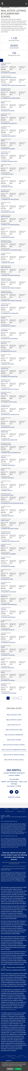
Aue (2, 482)
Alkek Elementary (5, 216)
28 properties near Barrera (8, 680)
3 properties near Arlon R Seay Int (10, 389)
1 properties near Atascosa (8, 465)
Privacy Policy (18, 1056)
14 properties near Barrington (8, 693)
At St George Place (6, 444)
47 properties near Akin (7, 174)
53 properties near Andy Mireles (9, 338)
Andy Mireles (4, 330)
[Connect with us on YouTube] (17, 792)
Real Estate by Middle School (14, 755)
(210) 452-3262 (14, 779)
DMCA (24, 809)
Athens (3, 470)
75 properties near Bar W (7, 630)
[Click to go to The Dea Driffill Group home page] (2, 3)
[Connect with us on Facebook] (11, 792)
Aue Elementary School (7, 495)
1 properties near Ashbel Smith (9, 440)
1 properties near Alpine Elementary (10, 275)
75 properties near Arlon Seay (9, 402)
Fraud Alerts (10, 1056)
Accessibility (15, 809)
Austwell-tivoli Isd (5, 533)
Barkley (3, 647)
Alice (2, 178)
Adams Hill (4, 115)
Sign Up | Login (14, 797)
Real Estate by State (14, 715)
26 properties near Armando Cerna (10, 414)
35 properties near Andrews (8, 326)
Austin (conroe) (5, 520)
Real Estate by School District (14, 745)
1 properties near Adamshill (8, 136)
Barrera (3, 672)
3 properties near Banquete (8, 617)
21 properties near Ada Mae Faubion (10, 98)
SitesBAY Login (21, 811)
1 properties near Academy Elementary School (13, 85)
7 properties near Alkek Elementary (10, 224)
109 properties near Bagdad (8, 554)
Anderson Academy (6, 280)
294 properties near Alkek (7, 212)
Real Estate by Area (14, 740)
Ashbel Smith (4, 432)
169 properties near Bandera (8, 592)
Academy (3, 65)
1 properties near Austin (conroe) (9, 528)
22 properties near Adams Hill (9, 123)
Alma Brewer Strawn (6, 242)
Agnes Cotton (4, 153)
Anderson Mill (4, 305)
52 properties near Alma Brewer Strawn (11, 250)
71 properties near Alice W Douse (10, 199)
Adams (3, 103)
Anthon (3, 356)
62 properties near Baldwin (8, 566)
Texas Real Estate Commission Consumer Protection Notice (14, 866)
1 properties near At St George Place (10, 452)
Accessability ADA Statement (10, 1055)
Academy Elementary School (8, 77)
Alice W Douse (5, 191)
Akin (2, 166)
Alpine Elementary (6, 267)
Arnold (2, 419)
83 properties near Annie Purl (8, 351)
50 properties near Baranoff (8, 642)
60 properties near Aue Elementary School (12, 503)
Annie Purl (3, 343)
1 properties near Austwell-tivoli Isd (10, 541)
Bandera (3, 584)
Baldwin (3, 558)
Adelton (3, 140)
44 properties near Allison (7, 237)
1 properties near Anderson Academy (11, 288)
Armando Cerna (5, 406)
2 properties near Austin (7, 516)
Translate (24, 7)
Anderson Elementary (6, 292)
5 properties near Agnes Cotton (9, 161)
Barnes (3, 659)
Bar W (2, 622)
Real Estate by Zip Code (14, 730)
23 (17, 698)
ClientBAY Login (9, 811)
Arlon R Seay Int (5, 381)
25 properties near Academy (8, 73)
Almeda (3, 254)
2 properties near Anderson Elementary (11, 300)
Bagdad (3, 546)
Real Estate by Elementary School (14, 750)
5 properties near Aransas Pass (9, 376)
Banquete (3, 609)
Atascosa (3, 457)
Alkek (2, 204)
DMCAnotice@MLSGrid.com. (8, 1009)
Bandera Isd (4, 596)
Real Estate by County (14, 720)
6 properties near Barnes (7, 668)
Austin (2, 508)
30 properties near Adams (8, 110)
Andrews (3, 318)
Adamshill (3, 128)
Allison (3, 229)
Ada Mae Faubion (5, 90)
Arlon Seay (4, 394)
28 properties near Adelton (8, 149)
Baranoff (3, 634)
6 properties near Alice (7, 187)
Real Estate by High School (14, 760)
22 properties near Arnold (7, 427)
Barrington (3, 685)
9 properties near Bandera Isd (9, 604)
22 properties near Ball (7, 579)
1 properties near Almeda (7, 262)
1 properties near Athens (7, 478)
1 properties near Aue (6, 490)
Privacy (6, 809)
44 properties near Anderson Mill (9, 313)
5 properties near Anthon (7, 364)
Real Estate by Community (14, 735)
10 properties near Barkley (8, 655)
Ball (2, 571)
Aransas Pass (4, 368)
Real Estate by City (14, 725)
